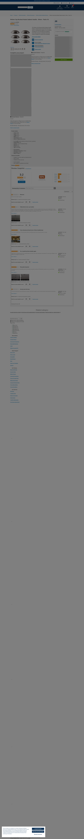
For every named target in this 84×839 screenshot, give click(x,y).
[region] (23, 832)
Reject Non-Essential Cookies (38, 831)
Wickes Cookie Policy (16, 833)
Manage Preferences (38, 834)
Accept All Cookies (38, 828)
